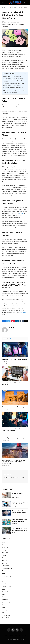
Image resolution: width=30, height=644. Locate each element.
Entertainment (6, 565)
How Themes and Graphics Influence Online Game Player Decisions (15, 429)
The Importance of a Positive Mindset (13, 78)
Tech (3, 597)
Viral (3, 612)
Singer (3, 589)
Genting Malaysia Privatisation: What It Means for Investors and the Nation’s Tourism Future (13, 461)
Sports (3, 594)
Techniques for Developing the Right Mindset (13, 80)
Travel (3, 607)
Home (3, 578)
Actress (4, 545)
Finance (4, 571)
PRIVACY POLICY (13, 635)
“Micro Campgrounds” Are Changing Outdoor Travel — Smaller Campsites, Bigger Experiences (19, 531)
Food (3, 573)
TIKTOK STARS (6, 602)
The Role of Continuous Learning (12, 85)
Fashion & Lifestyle (7, 568)
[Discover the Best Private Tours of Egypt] (15, 397)
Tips (3, 604)
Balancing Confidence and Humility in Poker (13, 88)
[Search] (27, 2)
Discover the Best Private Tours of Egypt (14, 407)
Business (4, 560)
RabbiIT (8, 22)
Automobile (5, 552)
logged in (13, 477)
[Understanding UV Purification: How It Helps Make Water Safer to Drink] (6, 495)
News (3, 581)
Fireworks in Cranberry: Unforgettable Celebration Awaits (20, 512)
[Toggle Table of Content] (24, 74)
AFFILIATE (5, 547)
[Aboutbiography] (15, 2)
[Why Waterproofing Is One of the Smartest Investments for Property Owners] (6, 504)
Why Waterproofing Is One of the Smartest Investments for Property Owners (20, 504)
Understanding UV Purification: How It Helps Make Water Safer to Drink (20, 494)
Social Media (5, 591)
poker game (22, 312)
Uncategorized (6, 610)
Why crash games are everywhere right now (15, 438)
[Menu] (3, 2)
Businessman (5, 563)
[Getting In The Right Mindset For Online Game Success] (15, 38)
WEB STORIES (6, 615)
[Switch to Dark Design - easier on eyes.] (25, 2)
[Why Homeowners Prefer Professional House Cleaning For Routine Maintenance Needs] (6, 522)
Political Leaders (6, 586)
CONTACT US (22, 635)
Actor (3, 542)
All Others (4, 550)
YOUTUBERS (5, 618)
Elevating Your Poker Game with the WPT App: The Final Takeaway (14, 91)
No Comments (21, 24)
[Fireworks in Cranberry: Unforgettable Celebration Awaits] (6, 513)
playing (21, 213)
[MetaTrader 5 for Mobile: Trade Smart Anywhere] (15, 373)
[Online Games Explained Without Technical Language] (15, 349)
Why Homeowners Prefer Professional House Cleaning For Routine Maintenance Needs (19, 522)
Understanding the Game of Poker (12, 76)
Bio (3, 558)
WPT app (13, 109)
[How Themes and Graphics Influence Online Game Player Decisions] (15, 419)
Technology (5, 599)
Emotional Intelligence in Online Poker (14, 83)
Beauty (4, 555)
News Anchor (5, 584)
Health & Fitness (6, 576)
